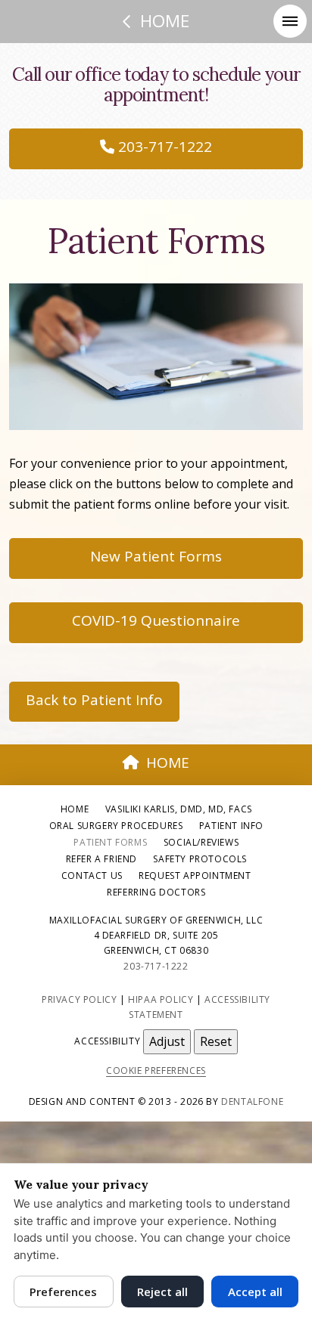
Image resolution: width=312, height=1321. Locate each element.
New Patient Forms (156, 556)
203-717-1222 (163, 146)
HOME (167, 762)
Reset (216, 1041)
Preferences (63, 1291)
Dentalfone (252, 1101)
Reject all (162, 1291)
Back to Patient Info (94, 700)
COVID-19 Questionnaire (156, 620)
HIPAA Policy (160, 999)
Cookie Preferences (156, 1070)
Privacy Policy (79, 999)
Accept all (255, 1291)
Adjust (167, 1041)
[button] (290, 21)
